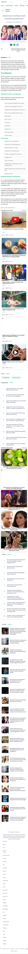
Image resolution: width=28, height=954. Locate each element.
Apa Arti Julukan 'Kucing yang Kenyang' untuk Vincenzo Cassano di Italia (18, 641)
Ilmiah (4, 877)
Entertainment (9, 5)
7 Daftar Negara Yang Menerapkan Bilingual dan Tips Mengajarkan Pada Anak (16, 604)
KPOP (4, 887)
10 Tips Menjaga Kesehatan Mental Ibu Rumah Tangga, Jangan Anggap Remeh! (16, 561)
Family (16, 5)
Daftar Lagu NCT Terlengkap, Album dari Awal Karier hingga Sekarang (15, 419)
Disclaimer (22, 948)
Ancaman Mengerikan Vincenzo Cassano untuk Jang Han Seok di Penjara (17, 769)
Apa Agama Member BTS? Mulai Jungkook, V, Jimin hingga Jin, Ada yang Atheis (15, 426)
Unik (4, 931)
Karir (8, 948)
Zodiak (4, 944)
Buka (8, 57)
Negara (4, 902)
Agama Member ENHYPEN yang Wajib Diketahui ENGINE (15, 432)
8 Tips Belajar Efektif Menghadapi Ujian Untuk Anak (16, 573)
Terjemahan (6, 921)
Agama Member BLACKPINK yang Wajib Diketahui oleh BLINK (16, 438)
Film (4, 865)
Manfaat (5, 893)
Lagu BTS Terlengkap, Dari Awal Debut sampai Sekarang (16, 401)
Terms (17, 948)
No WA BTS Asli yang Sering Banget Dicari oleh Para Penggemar (15, 395)
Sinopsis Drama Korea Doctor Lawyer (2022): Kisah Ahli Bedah (18, 671)
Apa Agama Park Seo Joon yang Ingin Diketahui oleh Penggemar (17, 750)
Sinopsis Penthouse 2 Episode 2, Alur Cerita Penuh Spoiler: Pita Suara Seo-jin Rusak (18, 818)
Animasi (5, 841)
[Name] (25, 2)
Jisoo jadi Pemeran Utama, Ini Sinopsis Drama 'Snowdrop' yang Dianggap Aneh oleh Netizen (18, 720)
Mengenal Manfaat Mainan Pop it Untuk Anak (16, 579)
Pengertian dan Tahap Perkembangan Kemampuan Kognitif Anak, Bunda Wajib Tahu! (15, 598)
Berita (4, 844)
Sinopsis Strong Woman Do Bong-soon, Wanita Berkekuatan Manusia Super (17, 789)
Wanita (4, 937)
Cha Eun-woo (16, 377)
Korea (4, 883)
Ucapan (5, 928)
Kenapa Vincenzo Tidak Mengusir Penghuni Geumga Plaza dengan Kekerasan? (17, 661)
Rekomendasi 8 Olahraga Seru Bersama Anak (15, 567)
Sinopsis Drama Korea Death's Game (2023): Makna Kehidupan (18, 651)
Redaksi (12, 948)
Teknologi (22, 5)
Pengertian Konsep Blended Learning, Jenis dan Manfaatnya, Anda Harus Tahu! (15, 592)
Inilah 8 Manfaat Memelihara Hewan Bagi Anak (14, 585)
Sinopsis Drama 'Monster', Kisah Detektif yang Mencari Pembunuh (17, 779)
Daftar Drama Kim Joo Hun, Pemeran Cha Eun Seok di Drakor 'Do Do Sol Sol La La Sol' (18, 710)
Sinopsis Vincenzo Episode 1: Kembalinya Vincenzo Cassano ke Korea (17, 681)
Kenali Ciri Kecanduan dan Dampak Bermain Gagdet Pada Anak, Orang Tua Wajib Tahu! (16, 610)
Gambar (5, 868)
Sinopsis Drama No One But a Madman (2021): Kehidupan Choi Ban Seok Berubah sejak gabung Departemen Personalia (18, 631)
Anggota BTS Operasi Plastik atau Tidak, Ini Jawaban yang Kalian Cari (15, 407)
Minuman (5, 896)
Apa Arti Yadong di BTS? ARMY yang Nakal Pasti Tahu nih (15, 413)
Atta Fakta (9, 22)
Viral (4, 934)
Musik (4, 899)
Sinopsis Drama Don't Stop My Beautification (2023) (18, 700)
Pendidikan (5, 909)
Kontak (4, 948)
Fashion (5, 861)
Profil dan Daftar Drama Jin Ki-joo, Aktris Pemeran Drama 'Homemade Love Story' (18, 759)
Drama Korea (8, 10)
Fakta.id (3, 2)
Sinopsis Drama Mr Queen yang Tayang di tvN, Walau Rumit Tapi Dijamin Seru (17, 740)
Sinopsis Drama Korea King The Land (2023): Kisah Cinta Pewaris (17, 809)
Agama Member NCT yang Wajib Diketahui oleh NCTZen (14, 389)
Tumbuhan (5, 925)
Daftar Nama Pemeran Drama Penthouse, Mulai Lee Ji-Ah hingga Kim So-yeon (17, 730)
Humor (4, 874)
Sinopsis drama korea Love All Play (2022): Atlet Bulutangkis (18, 799)
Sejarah (5, 915)
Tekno (4, 918)
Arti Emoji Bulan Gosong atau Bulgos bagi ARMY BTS (15, 444)
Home (2, 5)
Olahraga (5, 906)
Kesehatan (5, 880)
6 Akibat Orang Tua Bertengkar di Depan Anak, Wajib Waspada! (16, 616)
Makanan (5, 890)
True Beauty (5, 377)
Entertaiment (6, 855)
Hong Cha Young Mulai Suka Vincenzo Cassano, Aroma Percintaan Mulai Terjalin (17, 691)
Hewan (4, 871)
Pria (4, 912)
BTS (4, 847)
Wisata (4, 940)
